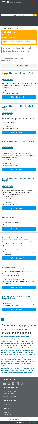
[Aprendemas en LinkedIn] (13, 383)
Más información (18, 97)
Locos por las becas (10, 396)
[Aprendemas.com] (14, 1)
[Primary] (35, 15)
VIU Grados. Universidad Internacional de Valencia (15, 239)
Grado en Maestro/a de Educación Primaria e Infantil (18, 179)
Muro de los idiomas (10, 391)
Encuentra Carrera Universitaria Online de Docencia (18, 41)
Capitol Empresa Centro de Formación (12, 219)
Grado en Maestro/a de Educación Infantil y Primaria (18, 106)
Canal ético (7, 414)
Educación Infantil (9, 217)
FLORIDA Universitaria (7, 74)
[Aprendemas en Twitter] (9, 383)
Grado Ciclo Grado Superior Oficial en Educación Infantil (16, 297)
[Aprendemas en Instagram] (22, 383)
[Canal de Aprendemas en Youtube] (18, 383)
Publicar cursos (8, 404)
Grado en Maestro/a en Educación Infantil (17, 73)
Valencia (10, 28)
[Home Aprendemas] (2, 28)
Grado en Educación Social (12, 238)
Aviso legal (7, 412)
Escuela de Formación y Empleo (10, 299)
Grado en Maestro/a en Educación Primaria (18, 141)
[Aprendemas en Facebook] (4, 383)
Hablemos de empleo (10, 393)
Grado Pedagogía (8, 267)
